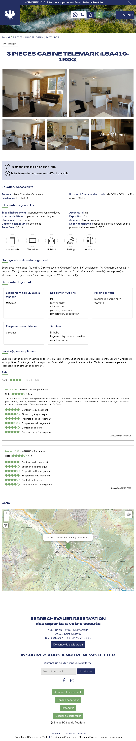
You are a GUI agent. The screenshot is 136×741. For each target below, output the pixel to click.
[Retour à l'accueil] (10, 15)
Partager (11, 43)
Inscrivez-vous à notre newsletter (68, 655)
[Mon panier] (99, 15)
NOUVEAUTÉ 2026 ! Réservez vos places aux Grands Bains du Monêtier (64, 2)
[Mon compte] (90, 15)
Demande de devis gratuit (68, 644)
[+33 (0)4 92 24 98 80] (82, 14)
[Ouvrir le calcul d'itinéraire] (5, 525)
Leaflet (114, 590)
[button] (99, 15)
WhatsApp (75, 14)
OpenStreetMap (127, 590)
